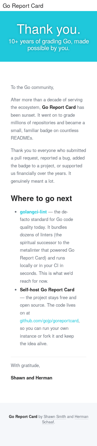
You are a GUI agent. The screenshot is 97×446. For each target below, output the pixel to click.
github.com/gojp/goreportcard (49, 320)
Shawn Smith (55, 416)
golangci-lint (33, 211)
